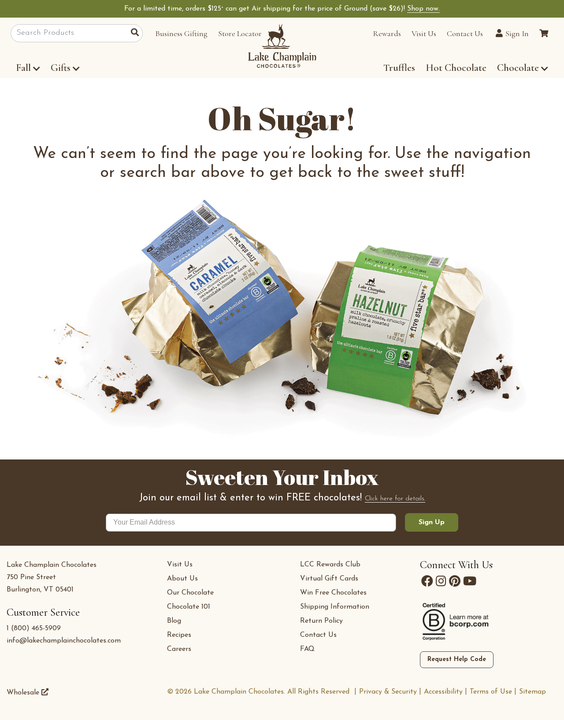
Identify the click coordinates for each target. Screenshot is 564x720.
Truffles (399, 68)
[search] (137, 33)
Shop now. (423, 8)
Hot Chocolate (456, 68)
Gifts (60, 68)
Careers (179, 649)
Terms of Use (491, 691)
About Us (182, 578)
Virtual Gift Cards (329, 578)
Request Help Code (456, 659)
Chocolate (519, 68)
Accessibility (443, 691)
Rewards (387, 33)
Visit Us (424, 33)
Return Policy (321, 620)
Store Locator (240, 33)
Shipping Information (334, 606)
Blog (174, 620)
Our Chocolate (190, 592)
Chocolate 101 (188, 606)
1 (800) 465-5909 (34, 628)
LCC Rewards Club (330, 564)
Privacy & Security (388, 691)
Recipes (179, 635)
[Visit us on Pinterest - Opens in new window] (455, 581)
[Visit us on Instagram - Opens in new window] (441, 581)
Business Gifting (181, 33)
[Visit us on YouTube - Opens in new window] (470, 581)
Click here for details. (395, 499)
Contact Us (465, 33)
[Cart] (543, 33)
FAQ (307, 649)
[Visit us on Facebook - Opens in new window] (427, 581)
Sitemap (532, 691)
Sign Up (432, 522)
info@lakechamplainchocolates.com (64, 640)
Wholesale (24, 692)
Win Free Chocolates (333, 592)
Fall (23, 68)
